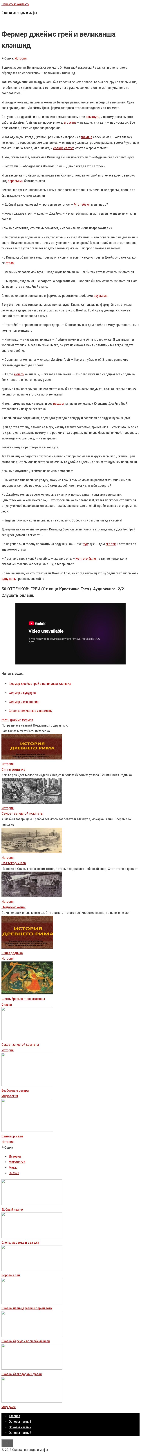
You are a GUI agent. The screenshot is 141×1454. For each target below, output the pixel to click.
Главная (14, 1416)
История (21, 58)
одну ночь (8, 579)
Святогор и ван (12, 1136)
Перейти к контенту (15, 4)
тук (85, 544)
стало (10, 263)
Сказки (6, 1004)
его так (111, 544)
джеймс (15, 720)
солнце (58, 148)
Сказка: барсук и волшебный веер (25, 1341)
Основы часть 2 (20, 1427)
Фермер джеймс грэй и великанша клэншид (40, 683)
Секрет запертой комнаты (20, 1044)
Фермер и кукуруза (22, 693)
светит (69, 148)
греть (5, 720)
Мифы (13, 1167)
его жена (70, 122)
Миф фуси (8, 1407)
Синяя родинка (12, 953)
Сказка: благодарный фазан (21, 1374)
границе (86, 137)
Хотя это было (85, 558)
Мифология (9, 1096)
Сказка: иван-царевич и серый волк (26, 1308)
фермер (27, 720)
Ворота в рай (10, 1275)
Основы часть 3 (20, 1433)
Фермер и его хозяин (24, 702)
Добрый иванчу (12, 1209)
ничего (19, 374)
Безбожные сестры (15, 1090)
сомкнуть (92, 117)
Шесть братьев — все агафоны (23, 999)
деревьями (15, 181)
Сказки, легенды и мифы (19, 13)
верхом (58, 403)
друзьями (100, 296)
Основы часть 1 (20, 1421)
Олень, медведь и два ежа (20, 1242)
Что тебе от (82, 204)
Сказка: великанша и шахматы (31, 711)
